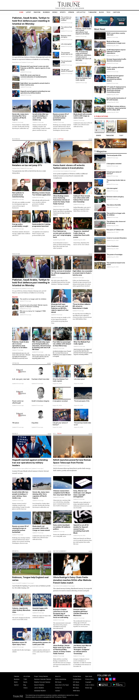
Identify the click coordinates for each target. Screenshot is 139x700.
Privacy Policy (89, 679)
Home (21, 12)
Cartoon (116, 12)
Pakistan (37, 12)
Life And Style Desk (58, 171)
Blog (24, 685)
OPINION (15, 363)
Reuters (14, 468)
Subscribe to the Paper (62, 685)
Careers (57, 690)
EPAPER (81, 8)
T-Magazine (92, 12)
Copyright (88, 682)
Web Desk (28, 468)
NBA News (76, 685)
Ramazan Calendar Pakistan (42, 679)
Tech (108, 12)
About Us (58, 676)
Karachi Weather (39, 685)
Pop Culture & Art (57, 586)
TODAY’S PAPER (60, 8)
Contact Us (58, 688)
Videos (25, 688)
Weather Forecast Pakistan (42, 682)
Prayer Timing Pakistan (41, 676)
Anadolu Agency (21, 468)
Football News (77, 679)
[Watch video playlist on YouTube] (110, 21)
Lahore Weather (39, 688)
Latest (28, 12)
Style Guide (88, 676)
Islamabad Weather (40, 690)
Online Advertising (60, 679)
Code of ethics (89, 685)
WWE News (76, 690)
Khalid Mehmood (16, 62)
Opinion (71, 12)
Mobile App (88, 688)
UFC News (76, 682)
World (54, 12)
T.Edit (25, 679)
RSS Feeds (58, 682)
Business (46, 12)
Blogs (101, 12)
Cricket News (77, 676)
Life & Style (81, 12)
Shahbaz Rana (15, 168)
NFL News (76, 688)
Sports (62, 12)
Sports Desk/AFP (16, 583)
